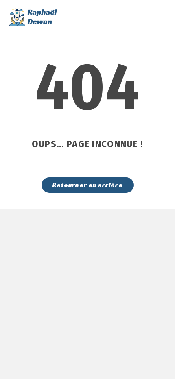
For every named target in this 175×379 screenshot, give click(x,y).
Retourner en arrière (87, 185)
